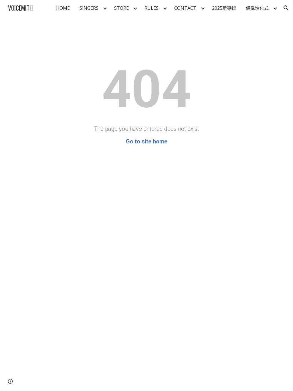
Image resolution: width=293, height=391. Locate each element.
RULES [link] (151, 8)
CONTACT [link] (185, 8)
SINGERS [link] (89, 8)
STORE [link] (121, 8)
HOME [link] (63, 8)
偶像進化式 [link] (257, 8)
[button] (286, 8)
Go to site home (146, 141)
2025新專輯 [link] (224, 8)
